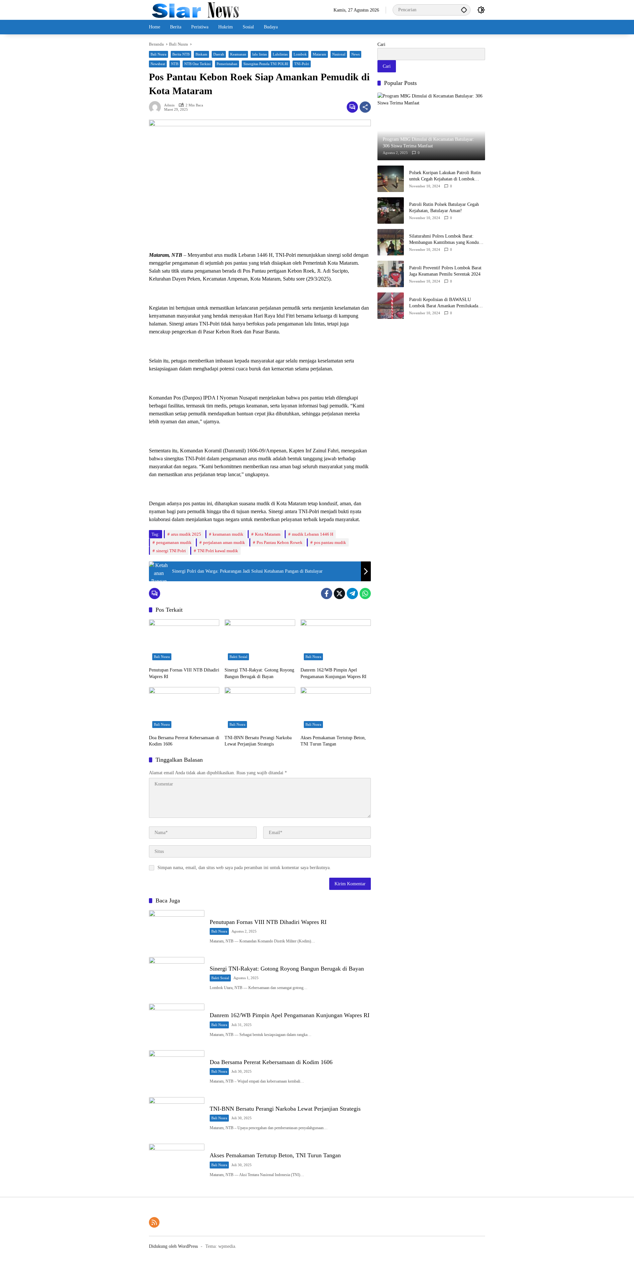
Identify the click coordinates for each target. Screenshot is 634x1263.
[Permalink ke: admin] (156, 107)
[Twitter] (339, 593)
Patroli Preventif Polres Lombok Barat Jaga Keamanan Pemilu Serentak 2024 (445, 271)
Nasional (338, 54)
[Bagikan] (365, 107)
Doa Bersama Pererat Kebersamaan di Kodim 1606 (184, 741)
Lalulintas (280, 54)
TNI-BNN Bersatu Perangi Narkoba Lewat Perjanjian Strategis (258, 741)
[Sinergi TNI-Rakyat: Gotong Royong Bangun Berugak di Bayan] (260, 641)
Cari (381, 44)
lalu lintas (259, 54)
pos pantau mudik (330, 542)
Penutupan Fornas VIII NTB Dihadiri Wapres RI (184, 673)
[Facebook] (326, 593)
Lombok (300, 54)
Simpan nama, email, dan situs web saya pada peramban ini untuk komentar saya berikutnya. (244, 867)
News (355, 54)
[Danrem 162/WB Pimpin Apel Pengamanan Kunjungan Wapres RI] (335, 641)
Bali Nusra (158, 54)
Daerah (218, 54)
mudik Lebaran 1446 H (312, 534)
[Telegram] (352, 593)
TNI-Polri (301, 64)
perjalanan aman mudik (224, 542)
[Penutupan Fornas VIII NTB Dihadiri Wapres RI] (184, 641)
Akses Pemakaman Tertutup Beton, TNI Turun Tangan (333, 741)
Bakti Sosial (238, 657)
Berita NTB (181, 54)
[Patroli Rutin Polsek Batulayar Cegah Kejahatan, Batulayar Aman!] (390, 210)
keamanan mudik (228, 534)
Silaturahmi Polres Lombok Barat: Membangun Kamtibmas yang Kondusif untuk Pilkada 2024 (446, 239)
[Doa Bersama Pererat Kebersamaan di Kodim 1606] (184, 709)
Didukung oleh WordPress (173, 1246)
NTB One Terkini (197, 64)
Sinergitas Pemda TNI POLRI (265, 64)
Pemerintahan (227, 64)
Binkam (201, 54)
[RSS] (154, 1222)
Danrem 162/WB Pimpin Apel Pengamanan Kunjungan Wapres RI (333, 673)
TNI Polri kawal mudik (217, 550)
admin (169, 105)
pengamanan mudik (174, 542)
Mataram (319, 54)
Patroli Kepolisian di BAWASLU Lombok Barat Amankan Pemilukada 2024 (443, 303)
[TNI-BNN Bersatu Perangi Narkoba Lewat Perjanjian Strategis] (260, 709)
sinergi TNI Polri (171, 550)
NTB (174, 64)
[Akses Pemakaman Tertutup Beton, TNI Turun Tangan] (335, 709)
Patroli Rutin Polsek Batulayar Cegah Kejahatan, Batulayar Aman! (444, 207)
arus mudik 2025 (186, 534)
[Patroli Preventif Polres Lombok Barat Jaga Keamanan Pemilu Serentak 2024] (390, 274)
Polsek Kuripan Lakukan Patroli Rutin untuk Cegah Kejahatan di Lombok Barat (445, 176)
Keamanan (238, 54)
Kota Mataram (267, 534)
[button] (464, 9)
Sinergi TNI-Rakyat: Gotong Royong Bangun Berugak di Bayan (259, 673)
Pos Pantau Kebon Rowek (279, 542)
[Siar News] (195, 9)
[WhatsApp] (365, 593)
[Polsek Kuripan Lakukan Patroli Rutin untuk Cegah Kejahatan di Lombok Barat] (390, 179)
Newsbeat (158, 64)
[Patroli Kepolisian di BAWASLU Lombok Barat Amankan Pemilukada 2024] (390, 305)
